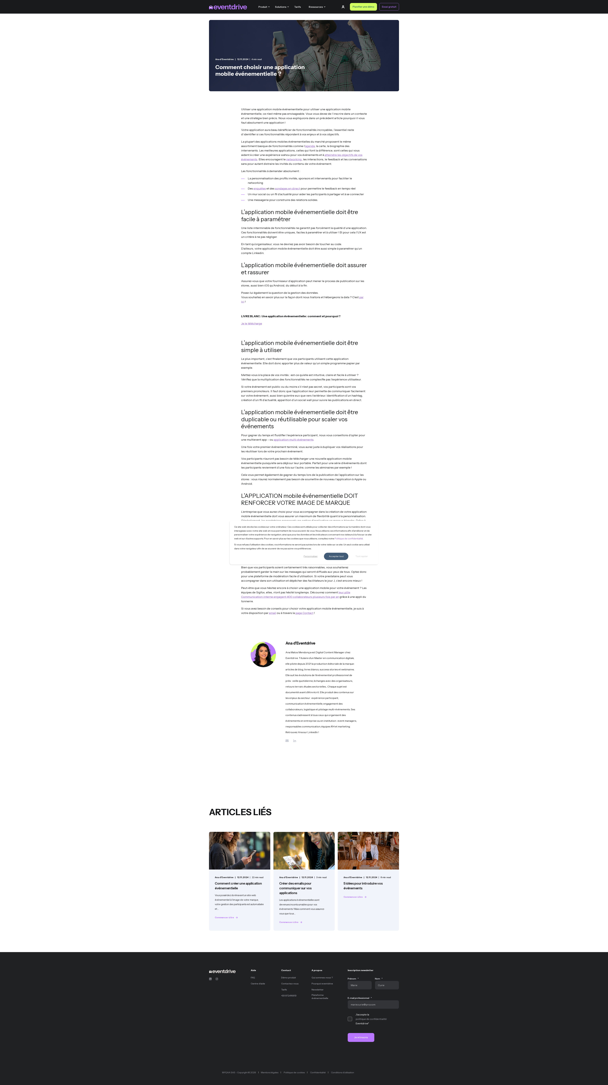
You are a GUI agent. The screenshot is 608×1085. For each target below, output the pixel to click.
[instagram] (216, 979)
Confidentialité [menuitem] (318, 1072)
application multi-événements (294, 439)
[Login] (343, 6)
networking (294, 159)
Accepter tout (336, 556)
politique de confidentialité (371, 1019)
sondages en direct (287, 188)
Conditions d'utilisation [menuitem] (342, 1072)
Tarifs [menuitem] (284, 989)
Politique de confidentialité (349, 538)
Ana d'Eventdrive (224, 59)
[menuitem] (264, 972)
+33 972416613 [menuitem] (288, 995)
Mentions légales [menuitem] (269, 1072)
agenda (310, 146)
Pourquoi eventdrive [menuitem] (322, 983)
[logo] (222, 971)
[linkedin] (211, 979)
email (272, 613)
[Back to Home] (228, 7)
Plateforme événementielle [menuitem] (320, 997)
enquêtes (259, 188)
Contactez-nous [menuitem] (290, 983)
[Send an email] (288, 740)
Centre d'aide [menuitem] (258, 983)
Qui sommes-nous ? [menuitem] (322, 977)
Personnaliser (311, 556)
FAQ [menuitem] (253, 977)
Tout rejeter (361, 556)
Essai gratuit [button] (389, 6)
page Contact (304, 613)
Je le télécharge (251, 323)
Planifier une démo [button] (363, 6)
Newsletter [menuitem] (317, 989)
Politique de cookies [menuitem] (294, 1072)
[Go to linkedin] (293, 740)
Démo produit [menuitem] (288, 977)
